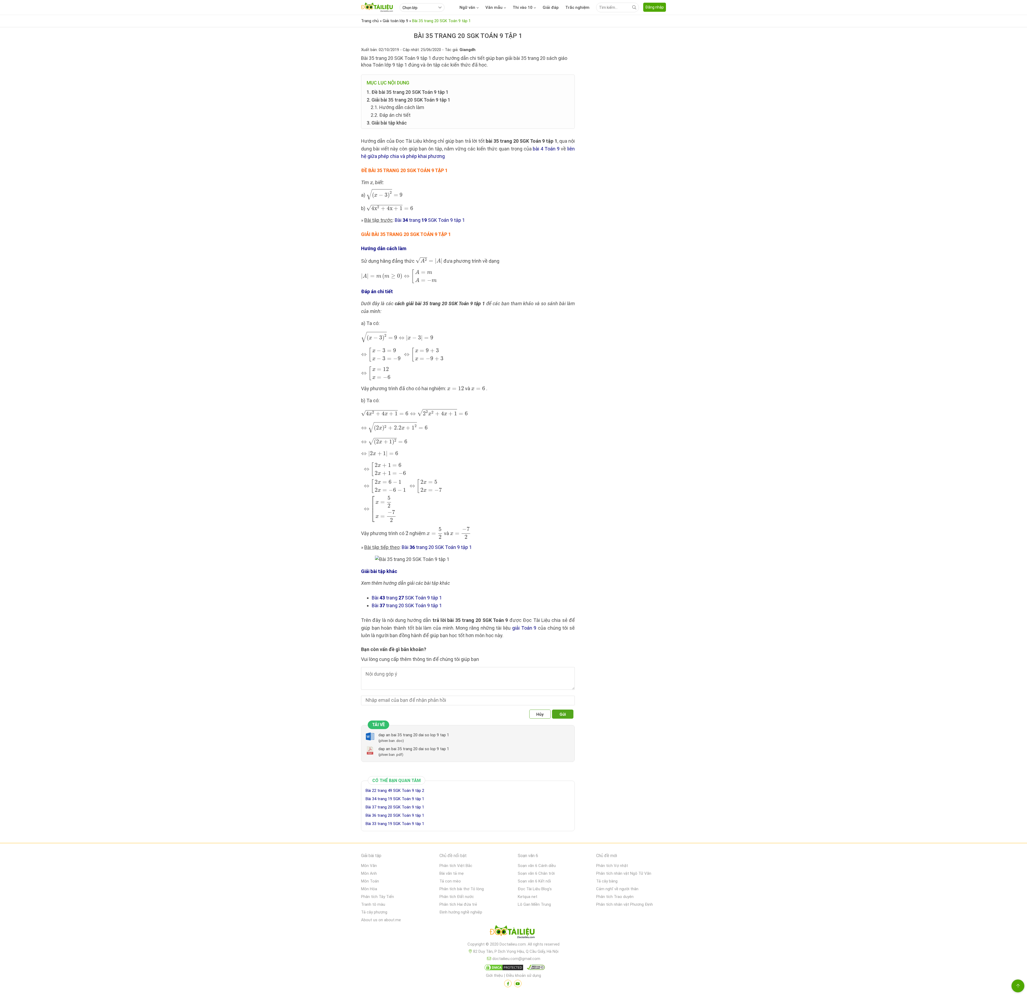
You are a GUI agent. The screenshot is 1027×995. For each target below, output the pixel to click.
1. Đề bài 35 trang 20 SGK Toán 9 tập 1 (408, 92)
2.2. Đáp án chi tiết (391, 115)
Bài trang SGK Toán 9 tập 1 (430, 220)
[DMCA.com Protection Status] (503, 968)
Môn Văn (369, 865)
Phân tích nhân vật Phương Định (624, 904)
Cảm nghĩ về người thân (617, 888)
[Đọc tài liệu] (508, 983)
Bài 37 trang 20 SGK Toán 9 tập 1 (395, 807)
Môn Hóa (369, 888)
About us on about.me (381, 919)
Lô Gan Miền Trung (534, 904)
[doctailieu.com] (513, 933)
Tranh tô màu (373, 904)
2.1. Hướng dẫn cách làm (397, 107)
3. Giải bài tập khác (387, 123)
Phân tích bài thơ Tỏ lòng (461, 888)
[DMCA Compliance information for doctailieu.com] (534, 968)
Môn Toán (370, 881)
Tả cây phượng (374, 912)
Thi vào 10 (522, 7)
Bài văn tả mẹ (451, 873)
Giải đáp (551, 7)
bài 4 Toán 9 (546, 149)
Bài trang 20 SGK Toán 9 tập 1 (437, 547)
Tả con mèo (450, 881)
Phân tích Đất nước (456, 896)
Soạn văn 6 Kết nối (534, 881)
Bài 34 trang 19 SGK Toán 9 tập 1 (395, 798)
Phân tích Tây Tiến (377, 896)
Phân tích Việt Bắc (455, 865)
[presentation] (371, 183)
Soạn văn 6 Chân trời (536, 873)
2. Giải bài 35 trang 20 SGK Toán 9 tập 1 (408, 100)
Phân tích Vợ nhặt (612, 865)
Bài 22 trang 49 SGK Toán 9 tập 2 (395, 790)
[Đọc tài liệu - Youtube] (518, 983)
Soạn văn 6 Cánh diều (537, 865)
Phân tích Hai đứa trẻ (458, 904)
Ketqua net (527, 896)
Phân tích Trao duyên (615, 896)
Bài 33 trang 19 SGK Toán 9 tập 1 (395, 823)
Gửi (563, 714)
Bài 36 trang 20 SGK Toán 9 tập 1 (395, 815)
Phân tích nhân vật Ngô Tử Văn (623, 873)
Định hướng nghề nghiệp (460, 912)
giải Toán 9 (524, 628)
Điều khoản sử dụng (523, 975)
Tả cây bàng (607, 881)
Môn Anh (369, 873)
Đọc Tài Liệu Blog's (535, 888)
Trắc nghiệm (577, 7)
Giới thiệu (494, 975)
